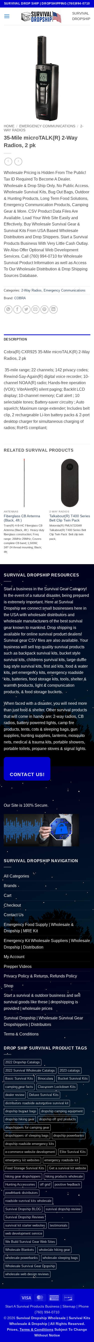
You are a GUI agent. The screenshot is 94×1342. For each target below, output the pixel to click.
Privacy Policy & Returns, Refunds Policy (40, 976)
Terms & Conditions (21, 1034)
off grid (45, 1184)
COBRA (20, 298)
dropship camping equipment (62, 1111)
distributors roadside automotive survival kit (36, 1103)
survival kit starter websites (25, 1225)
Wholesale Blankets (19, 1250)
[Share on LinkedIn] (53, 309)
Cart (7, 895)
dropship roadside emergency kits (29, 1144)
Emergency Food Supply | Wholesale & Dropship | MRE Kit (39, 927)
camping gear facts (19, 1087)
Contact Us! (27, 774)
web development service (23, 1233)
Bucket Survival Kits (73, 1078)
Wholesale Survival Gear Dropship (30, 1266)
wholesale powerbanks (21, 1258)
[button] (7, 16)
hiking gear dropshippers (23, 1176)
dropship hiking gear (19, 1119)
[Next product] (8, 161)
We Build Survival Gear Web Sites (30, 1242)
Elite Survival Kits (73, 1152)
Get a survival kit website (67, 1168)
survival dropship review (63, 1209)
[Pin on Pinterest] (44, 309)
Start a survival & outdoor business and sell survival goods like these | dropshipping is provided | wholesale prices (42, 1001)
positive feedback (67, 1184)
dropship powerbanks (68, 1135)
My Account (14, 957)
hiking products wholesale (64, 1176)
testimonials (58, 1225)
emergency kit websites (22, 1160)
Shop (8, 986)
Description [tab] (15, 339)
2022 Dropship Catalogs (22, 1062)
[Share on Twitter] (26, 309)
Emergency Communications (47, 126)
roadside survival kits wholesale (28, 1201)
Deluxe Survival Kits (44, 1095)
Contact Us (14, 915)
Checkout (12, 905)
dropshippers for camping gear (27, 1127)
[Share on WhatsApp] (8, 309)
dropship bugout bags (20, 1111)
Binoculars (45, 1078)
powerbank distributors (21, 1193)
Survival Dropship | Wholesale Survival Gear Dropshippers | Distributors (43, 1021)
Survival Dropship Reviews (24, 1217)
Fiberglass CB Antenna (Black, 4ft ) (22, 518)
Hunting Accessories (20, 1184)
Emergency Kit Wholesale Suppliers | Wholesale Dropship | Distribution (47, 944)
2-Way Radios (31, 290)
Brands (10, 886)
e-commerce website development (30, 1152)
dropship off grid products (57, 1119)
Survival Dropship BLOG (23, 1209)
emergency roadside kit (61, 1160)
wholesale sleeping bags (60, 1258)
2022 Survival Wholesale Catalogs (30, 1070)
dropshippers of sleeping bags (27, 1135)
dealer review (14, 1095)
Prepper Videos (18, 966)
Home (9, 126)
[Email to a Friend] (35, 309)
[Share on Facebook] (17, 309)
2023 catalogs (70, 1070)
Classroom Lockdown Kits (57, 1087)
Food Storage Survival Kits (24, 1168)
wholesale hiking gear (54, 1250)
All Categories (16, 876)
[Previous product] (18, 161)
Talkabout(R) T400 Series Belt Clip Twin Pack (69, 518)
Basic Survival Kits (19, 1078)
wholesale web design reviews (27, 1274)
